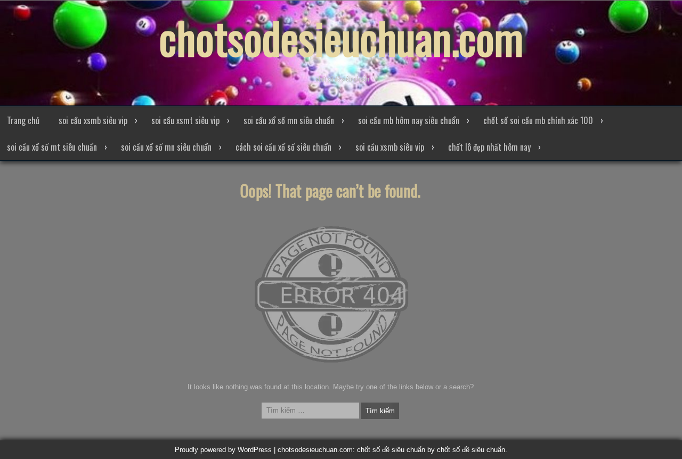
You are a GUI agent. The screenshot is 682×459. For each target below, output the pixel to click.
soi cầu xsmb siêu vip (93, 120)
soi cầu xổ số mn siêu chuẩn (288, 120)
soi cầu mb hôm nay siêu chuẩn (408, 120)
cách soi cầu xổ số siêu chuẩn (283, 147)
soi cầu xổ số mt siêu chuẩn (52, 147)
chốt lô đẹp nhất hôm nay (489, 147)
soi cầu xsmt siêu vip (185, 120)
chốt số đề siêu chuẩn (471, 450)
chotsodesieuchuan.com (341, 37)
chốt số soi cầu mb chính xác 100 (538, 120)
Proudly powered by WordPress (223, 450)
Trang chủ (23, 120)
